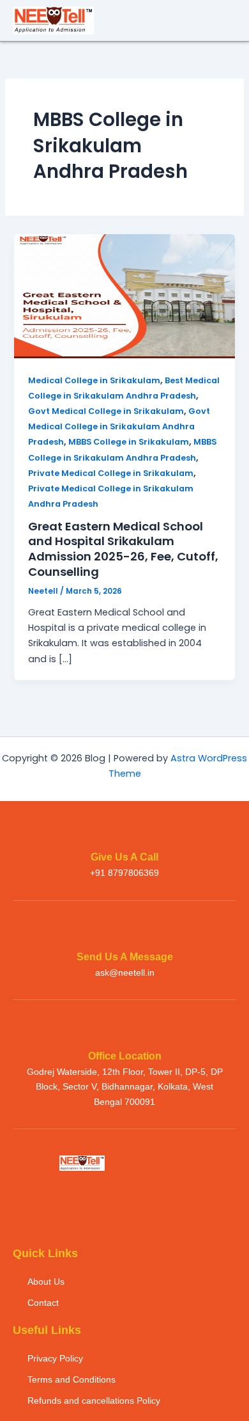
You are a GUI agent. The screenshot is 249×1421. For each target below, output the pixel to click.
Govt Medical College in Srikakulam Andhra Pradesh (119, 426)
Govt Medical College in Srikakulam (106, 411)
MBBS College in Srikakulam (128, 441)
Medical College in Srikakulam (94, 380)
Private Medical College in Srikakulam (110, 473)
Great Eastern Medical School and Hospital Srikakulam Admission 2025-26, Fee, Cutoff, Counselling (123, 549)
